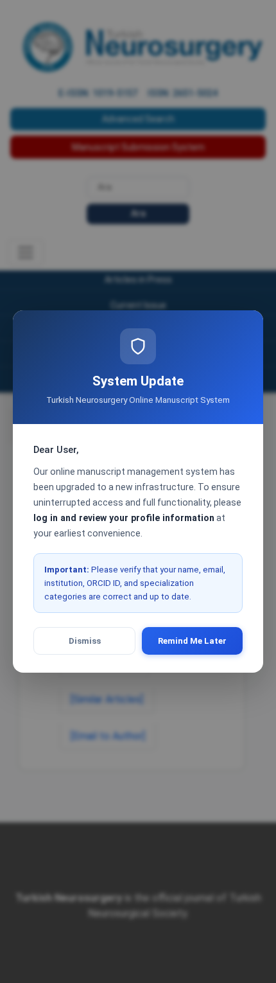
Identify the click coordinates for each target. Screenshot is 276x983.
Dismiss (85, 641)
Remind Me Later (192, 641)
